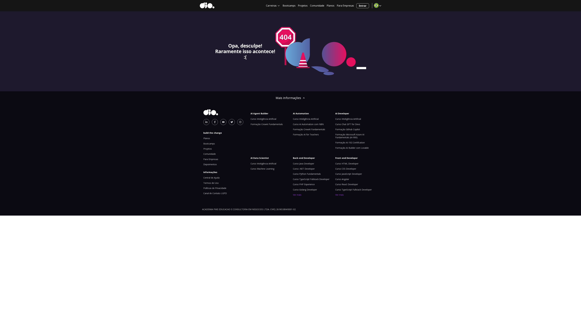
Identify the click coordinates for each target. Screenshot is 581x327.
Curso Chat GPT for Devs (347, 124)
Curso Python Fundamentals (307, 173)
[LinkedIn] (206, 122)
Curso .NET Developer (304, 168)
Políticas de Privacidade (214, 188)
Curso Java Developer (303, 163)
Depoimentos (210, 164)
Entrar (362, 5)
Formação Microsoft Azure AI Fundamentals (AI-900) (349, 136)
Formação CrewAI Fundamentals (267, 124)
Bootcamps (289, 5)
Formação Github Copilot (347, 129)
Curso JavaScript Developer (348, 173)
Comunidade (317, 5)
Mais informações (288, 98)
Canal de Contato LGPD (215, 193)
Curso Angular (342, 179)
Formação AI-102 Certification (350, 142)
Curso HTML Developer (346, 163)
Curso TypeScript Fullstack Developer (311, 179)
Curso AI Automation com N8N (308, 124)
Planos (330, 5)
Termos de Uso (211, 183)
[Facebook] (215, 122)
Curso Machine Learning (262, 168)
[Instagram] (240, 122)
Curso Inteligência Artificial (263, 118)
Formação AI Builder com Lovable (352, 147)
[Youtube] (223, 122)
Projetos (303, 5)
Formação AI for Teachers (306, 134)
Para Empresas (345, 5)
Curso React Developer (346, 184)
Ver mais (297, 194)
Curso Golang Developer (305, 189)
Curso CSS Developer (345, 168)
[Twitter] (232, 122)
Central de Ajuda (211, 177)
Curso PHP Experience (304, 184)
